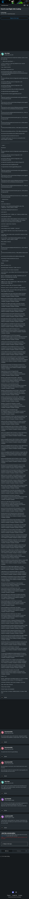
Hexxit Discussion (11, 13)
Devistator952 (8, 731)
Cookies (20, 895)
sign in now (3, 835)
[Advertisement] (14, 35)
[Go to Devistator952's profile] (2, 732)
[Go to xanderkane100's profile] (2, 816)
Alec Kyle (4, 12)
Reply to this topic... (8, 843)
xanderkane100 (9, 816)
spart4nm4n (8, 798)
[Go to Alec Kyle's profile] (2, 54)
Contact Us (14, 895)
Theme (8, 895)
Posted (9, 54)
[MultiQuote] (2, 697)
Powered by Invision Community (14, 897)
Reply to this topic (14, 18)
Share (7, 850)
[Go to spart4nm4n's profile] (2, 799)
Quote (5, 697)
